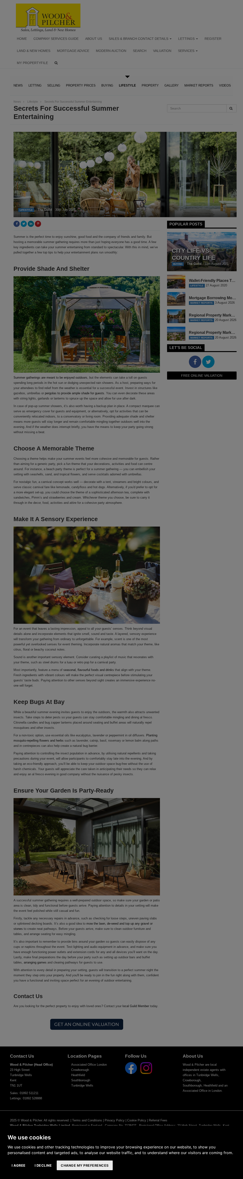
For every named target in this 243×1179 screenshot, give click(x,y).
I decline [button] (43, 1165)
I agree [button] (19, 1165)
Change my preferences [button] (85, 1165)
